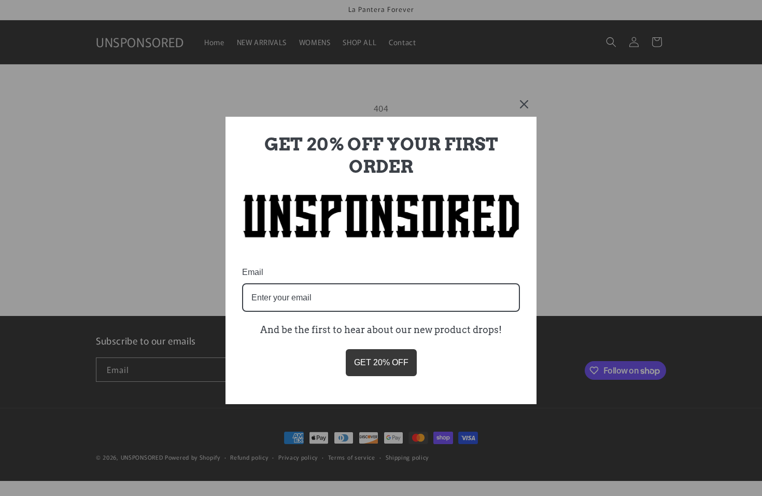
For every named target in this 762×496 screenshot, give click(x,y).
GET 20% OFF (381, 362)
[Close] (524, 104)
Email (252, 272)
